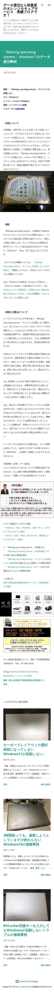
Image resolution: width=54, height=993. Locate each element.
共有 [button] (5, 684)
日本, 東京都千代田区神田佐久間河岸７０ (26, 680)
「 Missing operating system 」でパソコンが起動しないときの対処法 (26, 266)
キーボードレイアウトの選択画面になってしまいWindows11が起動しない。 (25, 749)
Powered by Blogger (28, 981)
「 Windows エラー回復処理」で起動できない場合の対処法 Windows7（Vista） (26, 290)
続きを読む (46, 784)
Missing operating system (24, 671)
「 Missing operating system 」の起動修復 (25, 551)
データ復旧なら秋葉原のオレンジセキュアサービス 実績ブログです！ (20, 10)
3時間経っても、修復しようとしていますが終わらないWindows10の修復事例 (26, 839)
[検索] (42, 5)
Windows (8, 675)
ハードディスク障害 (23, 675)
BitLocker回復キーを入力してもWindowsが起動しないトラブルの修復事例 (26, 930)
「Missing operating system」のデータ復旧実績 (27, 567)
